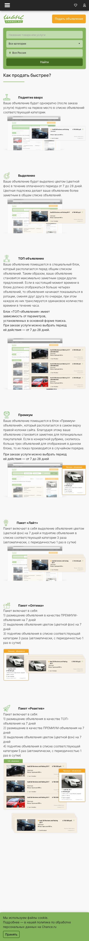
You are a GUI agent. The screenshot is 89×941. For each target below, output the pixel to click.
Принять (11, 934)
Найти (44, 62)
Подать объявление (69, 18)
